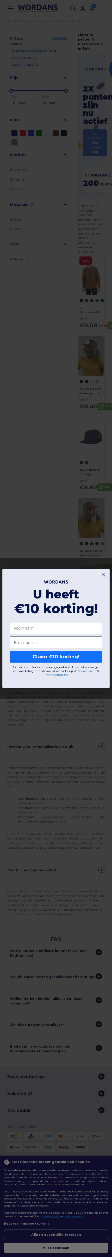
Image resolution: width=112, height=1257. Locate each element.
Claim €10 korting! (56, 657)
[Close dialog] (103, 575)
